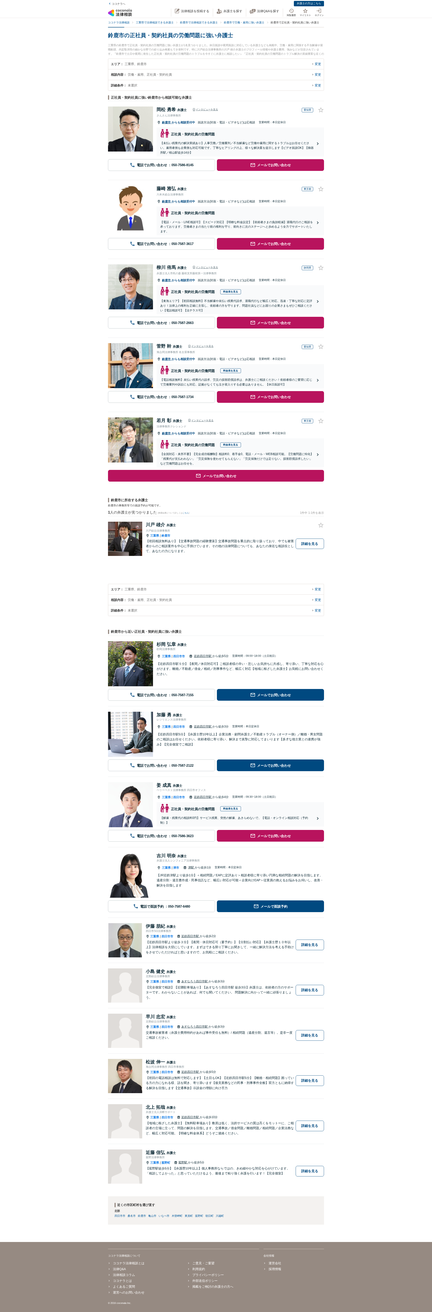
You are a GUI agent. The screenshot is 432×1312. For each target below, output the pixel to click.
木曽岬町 (177, 1215)
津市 (176, 867)
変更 (318, 64)
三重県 (154, 535)
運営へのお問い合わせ (128, 1292)
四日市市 (179, 656)
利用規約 (198, 1269)
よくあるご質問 (124, 1286)
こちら (186, 513)
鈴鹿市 (167, 122)
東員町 (189, 1215)
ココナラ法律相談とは (128, 1263)
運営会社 (275, 1263)
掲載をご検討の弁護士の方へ (212, 1286)
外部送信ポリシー (205, 1281)
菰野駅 (183, 1162)
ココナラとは (122, 1281)
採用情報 (275, 1269)
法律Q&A (119, 1269)
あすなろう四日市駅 (195, 981)
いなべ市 (164, 1215)
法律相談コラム (124, 1275)
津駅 (191, 867)
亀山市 (152, 1215)
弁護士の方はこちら (309, 3)
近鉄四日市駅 (203, 656)
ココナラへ (118, 3)
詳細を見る (309, 544)
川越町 (220, 1215)
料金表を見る (230, 291)
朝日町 (209, 1215)
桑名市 (132, 1215)
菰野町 (166, 1162)
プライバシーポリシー (208, 1275)
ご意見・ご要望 (203, 1263)
